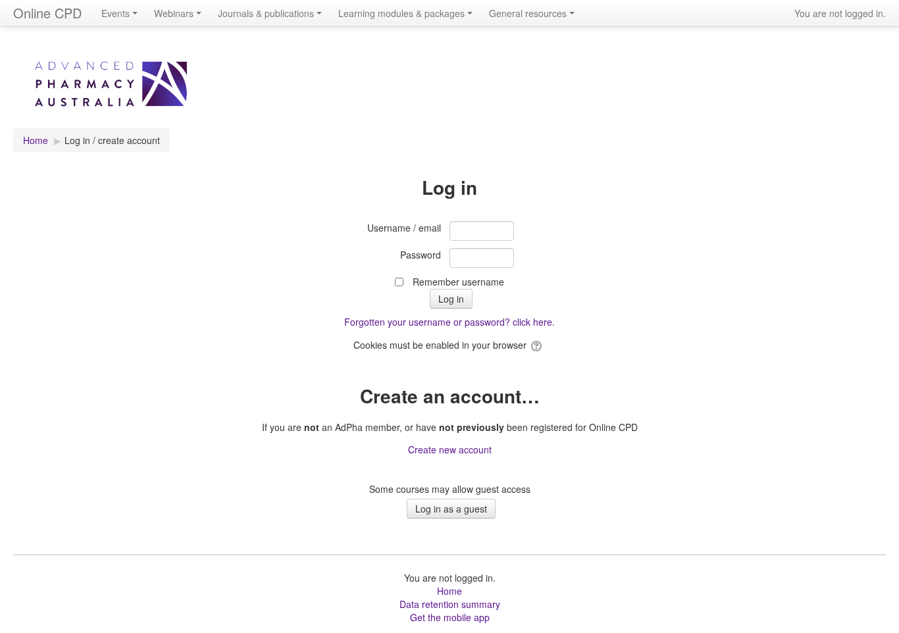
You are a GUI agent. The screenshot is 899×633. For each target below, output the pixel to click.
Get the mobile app (450, 617)
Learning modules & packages (401, 13)
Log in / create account (112, 140)
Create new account (450, 449)
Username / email (404, 227)
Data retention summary (449, 604)
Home (449, 590)
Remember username (458, 281)
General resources (528, 13)
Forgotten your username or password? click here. (449, 321)
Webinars (173, 13)
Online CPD (47, 12)
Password (420, 254)
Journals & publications (266, 13)
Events (115, 13)
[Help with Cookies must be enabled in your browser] (537, 344)
